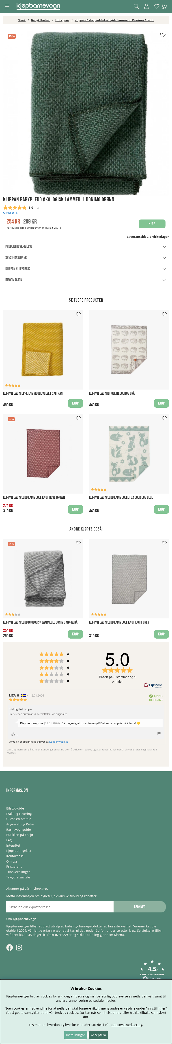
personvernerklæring (126, 1025)
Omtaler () (10, 213)
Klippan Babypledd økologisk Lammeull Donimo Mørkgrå (40, 622)
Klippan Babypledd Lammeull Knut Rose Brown (34, 497)
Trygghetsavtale (18, 877)
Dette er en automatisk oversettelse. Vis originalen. (38, 714)
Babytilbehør (40, 20)
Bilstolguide (15, 808)
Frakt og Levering (19, 814)
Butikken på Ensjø (19, 835)
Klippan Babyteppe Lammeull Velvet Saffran (33, 393)
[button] (152, 971)
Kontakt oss (15, 856)
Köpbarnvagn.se (58, 741)
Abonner (139, 907)
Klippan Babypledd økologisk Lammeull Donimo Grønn (114, 20)
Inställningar (75, 1035)
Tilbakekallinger (18, 872)
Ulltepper (62, 20)
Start (22, 20)
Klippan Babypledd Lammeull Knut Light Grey (119, 622)
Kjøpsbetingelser (19, 850)
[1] (86, 113)
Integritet (13, 845)
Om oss (11, 861)
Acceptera (98, 1035)
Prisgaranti (14, 866)
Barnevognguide (18, 829)
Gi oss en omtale (18, 819)
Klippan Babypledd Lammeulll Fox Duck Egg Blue (121, 497)
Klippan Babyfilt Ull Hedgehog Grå (112, 393)
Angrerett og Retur (20, 824)
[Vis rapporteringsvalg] (159, 734)
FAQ (9, 840)
